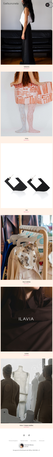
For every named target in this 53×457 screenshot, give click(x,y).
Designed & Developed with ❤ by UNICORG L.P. (26, 450)
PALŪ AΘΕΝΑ (26, 282)
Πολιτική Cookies (24, 440)
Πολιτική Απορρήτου (13, 440)
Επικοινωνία (41, 440)
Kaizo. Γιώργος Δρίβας (26, 425)
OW (26, 210)
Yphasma (26, 67)
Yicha (26, 138)
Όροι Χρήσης (33, 440)
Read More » (26, 68)
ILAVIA (27, 353)
